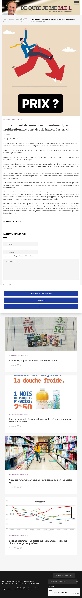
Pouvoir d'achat (24, 19)
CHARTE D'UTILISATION (16, 581)
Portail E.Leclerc (18, 588)
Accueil (5, 19)
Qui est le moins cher (31, 588)
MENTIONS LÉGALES (29, 581)
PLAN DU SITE (5, 581)
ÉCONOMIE (18, 19)
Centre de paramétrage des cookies (41, 293)
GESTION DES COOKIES (8, 583)
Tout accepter (41, 307)
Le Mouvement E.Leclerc (9, 590)
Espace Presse (6, 588)
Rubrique (11, 19)
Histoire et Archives (25, 590)
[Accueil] (41, 7)
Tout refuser (41, 300)
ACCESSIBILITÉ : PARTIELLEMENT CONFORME (27, 583)
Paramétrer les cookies (64, 575)
